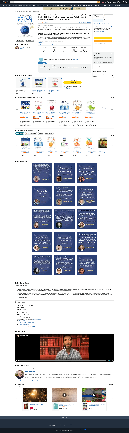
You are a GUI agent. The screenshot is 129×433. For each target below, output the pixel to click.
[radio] (98, 16)
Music (84, 5)
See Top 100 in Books (37, 319)
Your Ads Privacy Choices (79, 429)
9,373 (79, 152)
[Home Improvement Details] (121, 5)
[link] (39, 82)
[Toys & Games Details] (101, 5)
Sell (71, 5)
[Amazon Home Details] (93, 5)
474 (53, 152)
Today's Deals (56, 5)
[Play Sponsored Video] (64, 395)
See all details (41, 55)
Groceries (42, 5)
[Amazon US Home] (52, 425)
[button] (3, 5)
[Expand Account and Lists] (115, 2)
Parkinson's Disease (23, 320)
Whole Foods (48, 5)
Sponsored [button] (17, 386)
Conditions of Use (47, 429)
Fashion (74, 5)
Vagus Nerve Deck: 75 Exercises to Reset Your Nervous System (66, 405)
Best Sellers (28, 5)
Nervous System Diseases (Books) (27, 322)
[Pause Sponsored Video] (45, 398)
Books (61, 5)
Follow (30, 47)
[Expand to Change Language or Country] (105, 2)
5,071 (40, 152)
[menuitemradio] (110, 360)
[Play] (16, 360)
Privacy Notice (54, 429)
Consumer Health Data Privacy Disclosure (66, 429)
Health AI (8, 5)
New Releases (36, 5)
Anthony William (43, 20)
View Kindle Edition (44, 70)
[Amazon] (5, 2)
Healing (38, 11)
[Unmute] (112, 360)
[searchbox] (55, 2)
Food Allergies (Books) (24, 324)
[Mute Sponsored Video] (45, 400)
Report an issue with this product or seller (49, 44)
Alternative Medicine (32, 11)
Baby (110, 5)
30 (104, 152)
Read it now (75, 59)
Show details (68, 88)
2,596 (27, 152)
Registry (79, 5)
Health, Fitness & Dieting (23, 11)
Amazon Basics (21, 5)
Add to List (98, 66)
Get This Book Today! (24, 336)
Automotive (105, 5)
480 (92, 152)
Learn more (75, 67)
